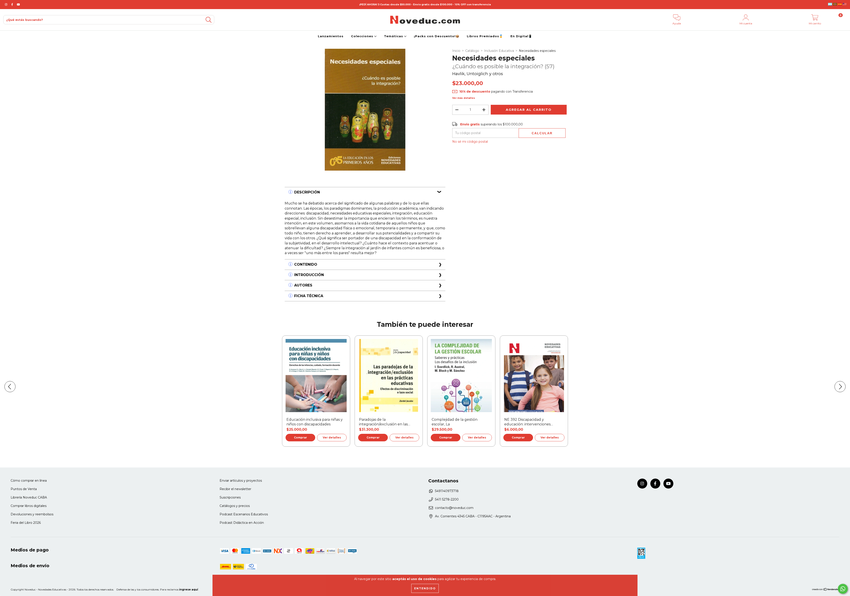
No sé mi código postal (470, 142)
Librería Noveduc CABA (29, 497)
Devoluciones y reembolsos (32, 514)
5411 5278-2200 (447, 499)
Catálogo (472, 51)
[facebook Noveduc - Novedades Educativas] (12, 4)
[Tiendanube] (825, 590)
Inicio (456, 51)
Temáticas (394, 36)
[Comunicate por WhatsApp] (843, 589)
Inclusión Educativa (499, 51)
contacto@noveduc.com (454, 508)
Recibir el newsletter (235, 489)
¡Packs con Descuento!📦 (436, 36)
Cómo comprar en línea (29, 481)
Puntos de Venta (24, 489)
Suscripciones (230, 497)
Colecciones (362, 36)
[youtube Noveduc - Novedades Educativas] (18, 4)
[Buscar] (208, 20)
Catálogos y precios (235, 506)
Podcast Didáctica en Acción (242, 523)
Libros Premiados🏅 (485, 36)
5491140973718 (447, 491)
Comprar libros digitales (28, 506)
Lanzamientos (331, 36)
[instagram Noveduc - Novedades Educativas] (6, 4)
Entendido (425, 588)
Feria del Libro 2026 (26, 523)
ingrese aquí (188, 589)
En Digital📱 (521, 36)
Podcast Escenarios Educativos (244, 514)
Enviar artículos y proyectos (241, 481)
